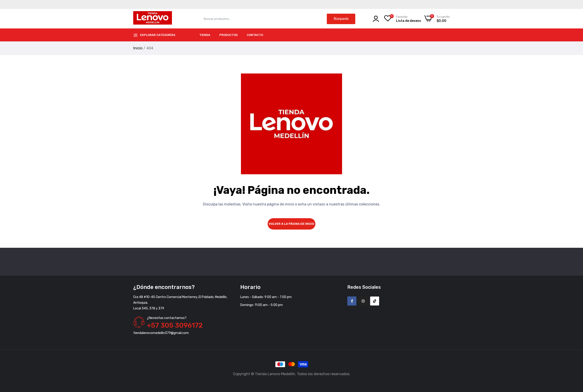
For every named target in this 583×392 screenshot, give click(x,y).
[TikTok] (374, 301)
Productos (228, 35)
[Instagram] (363, 301)
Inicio (137, 48)
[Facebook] (351, 301)
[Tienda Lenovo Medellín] (152, 18)
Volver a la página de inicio (291, 223)
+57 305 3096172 (175, 325)
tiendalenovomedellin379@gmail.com (161, 333)
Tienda (204, 35)
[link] (574, 359)
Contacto (255, 35)
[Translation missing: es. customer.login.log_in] (376, 19)
